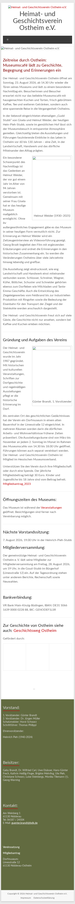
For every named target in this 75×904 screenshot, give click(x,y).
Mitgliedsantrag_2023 (17, 483)
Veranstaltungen (51, 507)
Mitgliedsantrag (11, 853)
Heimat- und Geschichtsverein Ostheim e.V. (37, 21)
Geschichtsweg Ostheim (34, 631)
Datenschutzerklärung (43, 898)
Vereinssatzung (11, 847)
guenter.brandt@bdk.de (24, 823)
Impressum (26, 898)
